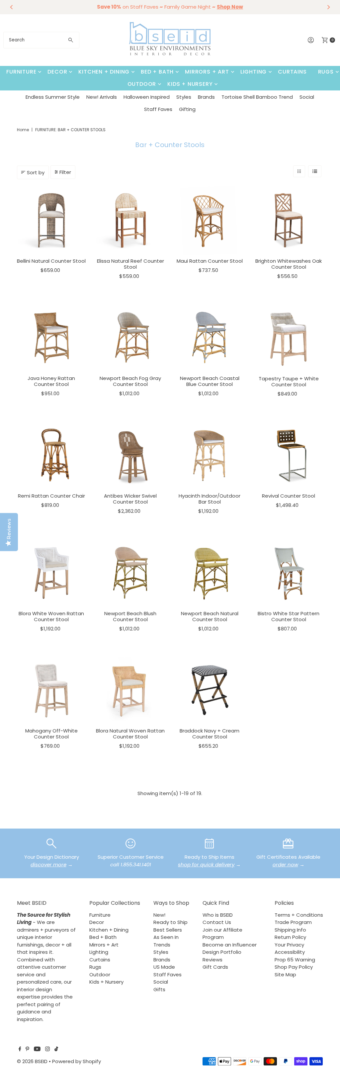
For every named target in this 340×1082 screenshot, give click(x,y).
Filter (65, 172)
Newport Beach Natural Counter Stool (209, 616)
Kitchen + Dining (103, 72)
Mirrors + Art (207, 72)
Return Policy (290, 937)
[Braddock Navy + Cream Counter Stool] (209, 690)
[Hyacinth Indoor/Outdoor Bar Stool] (209, 455)
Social (306, 96)
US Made (164, 966)
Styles (183, 96)
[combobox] (41, 40)
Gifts (159, 989)
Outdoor (142, 84)
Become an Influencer (230, 944)
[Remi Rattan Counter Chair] (51, 455)
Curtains (292, 72)
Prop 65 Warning (295, 959)
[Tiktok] (56, 1050)
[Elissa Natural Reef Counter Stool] (130, 220)
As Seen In (166, 937)
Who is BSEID (218, 914)
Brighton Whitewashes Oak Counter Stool (288, 263)
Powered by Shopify (76, 1061)
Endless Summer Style (53, 96)
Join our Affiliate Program (222, 933)
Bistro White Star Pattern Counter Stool (288, 616)
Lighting (253, 72)
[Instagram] (47, 1050)
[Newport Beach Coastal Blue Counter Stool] (209, 337)
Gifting (187, 109)
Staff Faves (158, 109)
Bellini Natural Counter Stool (51, 260)
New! (159, 914)
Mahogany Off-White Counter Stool (51, 733)
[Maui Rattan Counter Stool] (209, 220)
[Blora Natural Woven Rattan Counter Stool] (130, 690)
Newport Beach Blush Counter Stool (130, 616)
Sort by (35, 172)
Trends (161, 944)
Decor (57, 72)
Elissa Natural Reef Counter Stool (130, 263)
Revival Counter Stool (288, 495)
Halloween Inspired (147, 96)
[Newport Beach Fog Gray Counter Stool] (130, 337)
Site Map (285, 974)
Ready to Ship (170, 922)
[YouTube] (37, 1050)
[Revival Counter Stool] (288, 455)
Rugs (326, 72)
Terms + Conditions (299, 914)
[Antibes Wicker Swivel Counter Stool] (130, 455)
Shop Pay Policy (294, 966)
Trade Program (293, 922)
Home (23, 130)
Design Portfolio (222, 951)
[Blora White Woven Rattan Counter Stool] (51, 572)
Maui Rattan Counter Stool (210, 260)
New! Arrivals (101, 96)
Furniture (21, 72)
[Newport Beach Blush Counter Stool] (130, 572)
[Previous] (11, 7)
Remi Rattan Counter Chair (51, 495)
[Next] (328, 7)
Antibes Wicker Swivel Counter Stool (130, 498)
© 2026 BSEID (32, 1061)
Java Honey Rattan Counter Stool (51, 381)
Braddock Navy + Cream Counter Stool (209, 733)
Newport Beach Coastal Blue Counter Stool (209, 381)
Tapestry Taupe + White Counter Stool (289, 381)
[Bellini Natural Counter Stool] (51, 220)
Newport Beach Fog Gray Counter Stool (130, 381)
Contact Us (217, 922)
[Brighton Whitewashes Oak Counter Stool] (288, 220)
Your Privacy (289, 944)
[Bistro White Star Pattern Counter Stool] (288, 572)
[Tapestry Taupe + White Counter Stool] (288, 337)
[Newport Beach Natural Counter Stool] (209, 572)
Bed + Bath (157, 72)
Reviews (212, 959)
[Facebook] (20, 1050)
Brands (206, 96)
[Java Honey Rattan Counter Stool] (51, 337)
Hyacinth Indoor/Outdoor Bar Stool (209, 498)
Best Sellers (167, 929)
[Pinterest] (27, 1050)
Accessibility (290, 951)
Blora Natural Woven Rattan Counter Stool (130, 733)
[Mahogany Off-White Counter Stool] (51, 690)
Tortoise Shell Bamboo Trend (257, 96)
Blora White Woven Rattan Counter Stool (51, 616)
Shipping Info (290, 929)
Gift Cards (215, 966)
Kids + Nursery (189, 84)
